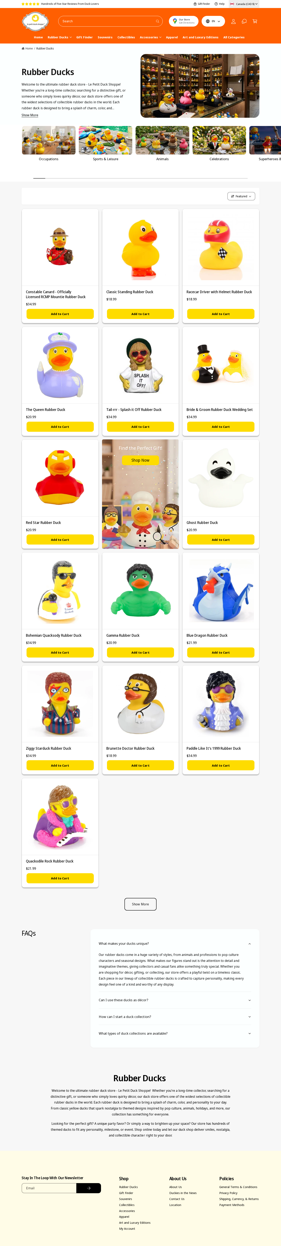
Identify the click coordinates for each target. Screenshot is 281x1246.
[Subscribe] (88, 1188)
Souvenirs (125, 1199)
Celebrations (219, 159)
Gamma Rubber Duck (122, 635)
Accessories (149, 37)
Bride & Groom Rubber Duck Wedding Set (220, 409)
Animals (162, 159)
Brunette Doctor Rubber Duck (130, 748)
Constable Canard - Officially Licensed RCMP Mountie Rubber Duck (56, 294)
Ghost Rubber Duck (202, 522)
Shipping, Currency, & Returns (239, 1199)
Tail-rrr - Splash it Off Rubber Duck (134, 409)
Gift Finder (204, 4)
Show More (30, 115)
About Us (175, 1187)
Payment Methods (231, 1205)
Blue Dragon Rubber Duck (207, 635)
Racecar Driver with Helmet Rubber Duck (219, 291)
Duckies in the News (183, 1193)
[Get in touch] (244, 21)
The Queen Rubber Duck (45, 409)
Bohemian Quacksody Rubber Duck (54, 635)
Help (222, 4)
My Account (127, 1228)
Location (175, 1205)
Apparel (124, 1216)
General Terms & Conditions (238, 1187)
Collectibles (126, 1205)
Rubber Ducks (58, 37)
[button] (255, 21)
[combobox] (110, 21)
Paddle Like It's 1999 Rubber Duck (214, 748)
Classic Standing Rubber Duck (129, 291)
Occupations (48, 159)
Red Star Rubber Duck (43, 522)
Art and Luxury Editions (134, 1222)
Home (29, 48)
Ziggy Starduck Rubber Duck (48, 748)
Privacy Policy (228, 1193)
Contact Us (177, 1199)
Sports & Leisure (105, 159)
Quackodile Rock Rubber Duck (49, 861)
